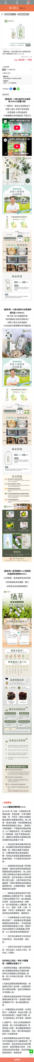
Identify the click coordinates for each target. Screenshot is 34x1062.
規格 (4, 69)
